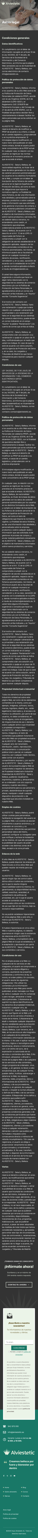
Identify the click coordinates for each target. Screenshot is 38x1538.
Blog (24, 1487)
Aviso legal (7, 1510)
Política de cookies (10, 1518)
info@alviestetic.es (16, 1432)
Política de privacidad (10, 1514)
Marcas (7, 1496)
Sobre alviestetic (11, 1492)
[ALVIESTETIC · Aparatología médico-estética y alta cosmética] (10, 3)
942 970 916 (13, 1426)
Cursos (25, 1492)
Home (7, 1487)
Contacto (26, 1496)
